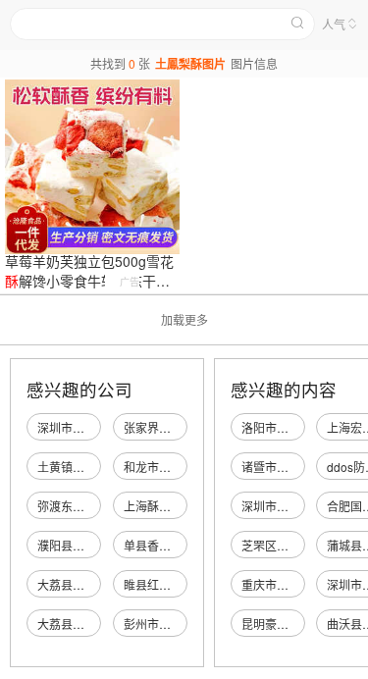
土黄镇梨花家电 (78, 466)
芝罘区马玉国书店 (288, 545)
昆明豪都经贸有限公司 (300, 623)
